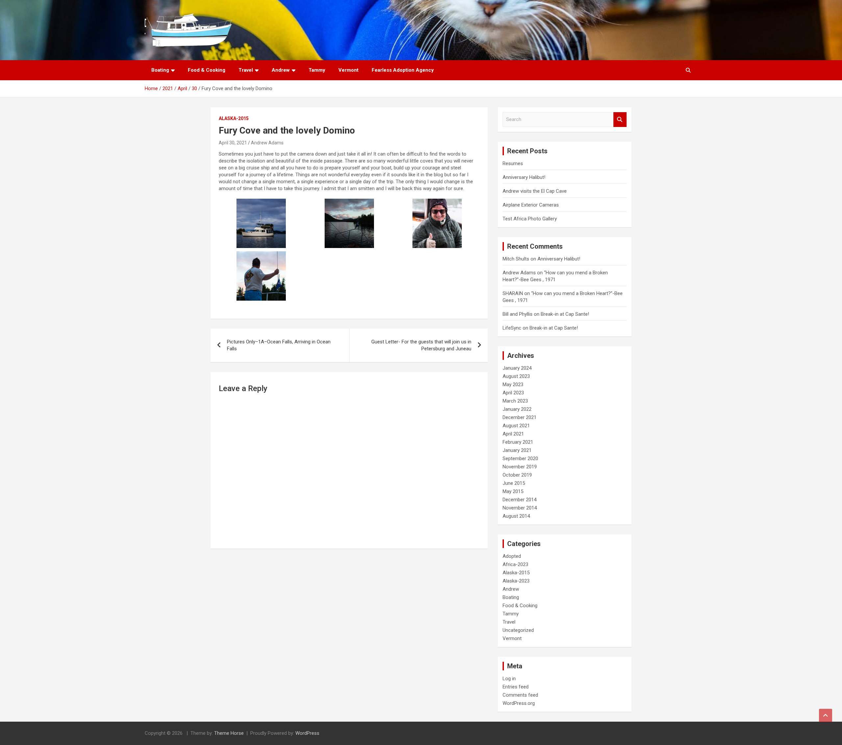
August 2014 (516, 516)
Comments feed (520, 695)
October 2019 (517, 475)
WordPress (307, 733)
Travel (245, 70)
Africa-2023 (515, 564)
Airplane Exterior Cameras (531, 205)
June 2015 (514, 483)
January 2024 (517, 368)
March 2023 (515, 401)
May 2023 (513, 384)
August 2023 (516, 376)
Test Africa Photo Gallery (530, 219)
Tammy (317, 70)
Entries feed (516, 687)
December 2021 (519, 417)
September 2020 (520, 458)
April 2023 (513, 393)
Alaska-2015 (234, 118)
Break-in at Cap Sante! (565, 314)
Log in (509, 679)
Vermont (348, 70)
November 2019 (520, 467)
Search (620, 119)
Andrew (281, 70)
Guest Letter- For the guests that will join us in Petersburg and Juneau (421, 345)
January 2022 (517, 409)
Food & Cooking (206, 70)
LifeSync (512, 328)
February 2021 (518, 442)
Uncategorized (518, 630)
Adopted (512, 556)
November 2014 (520, 508)
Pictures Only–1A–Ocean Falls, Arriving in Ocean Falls (279, 345)
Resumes (513, 163)
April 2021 (513, 434)
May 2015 (513, 491)
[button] (261, 223)
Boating (160, 70)
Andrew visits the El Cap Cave (535, 191)
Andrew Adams (267, 142)
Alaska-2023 (516, 581)
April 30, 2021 (233, 142)
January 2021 (517, 450)
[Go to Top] (825, 715)
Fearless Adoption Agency (403, 70)
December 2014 (519, 500)
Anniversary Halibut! (524, 177)
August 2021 (516, 426)
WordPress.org (519, 703)
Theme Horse (229, 733)
